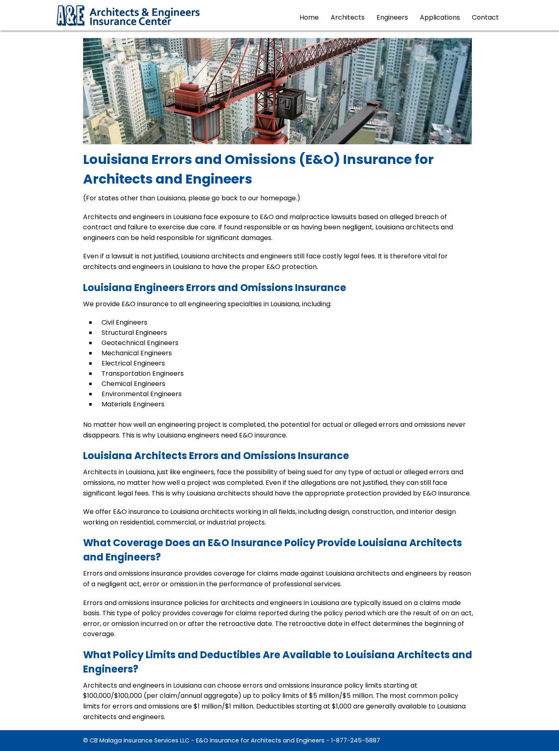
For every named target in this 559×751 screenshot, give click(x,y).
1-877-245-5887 (355, 740)
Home (309, 17)
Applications (440, 17)
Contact (485, 17)
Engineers (392, 17)
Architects (348, 17)
